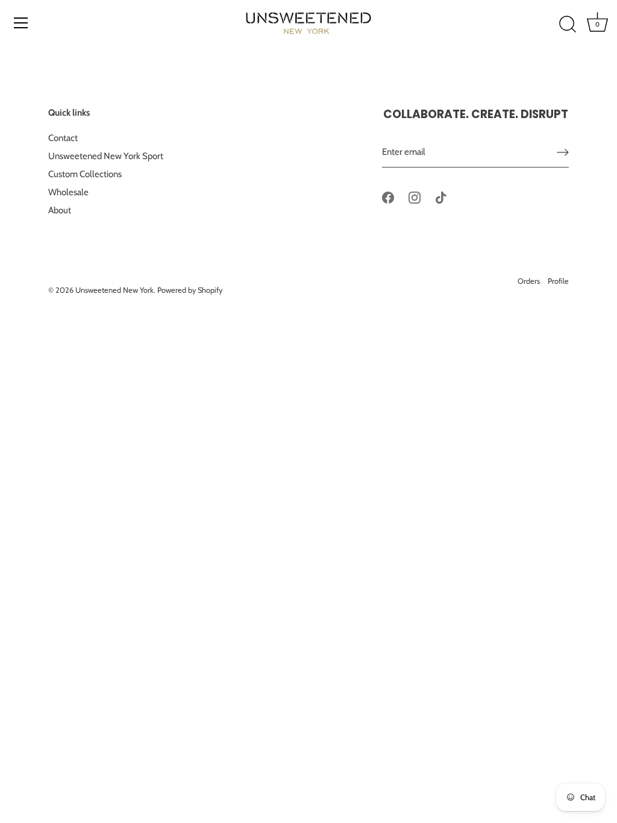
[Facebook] (388, 197)
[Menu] (21, 23)
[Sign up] (563, 152)
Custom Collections (85, 174)
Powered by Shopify (189, 290)
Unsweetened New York (114, 290)
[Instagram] (415, 197)
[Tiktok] (441, 197)
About (59, 210)
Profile (558, 281)
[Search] (567, 24)
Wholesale (68, 192)
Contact (63, 138)
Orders (529, 281)
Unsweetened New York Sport (105, 156)
